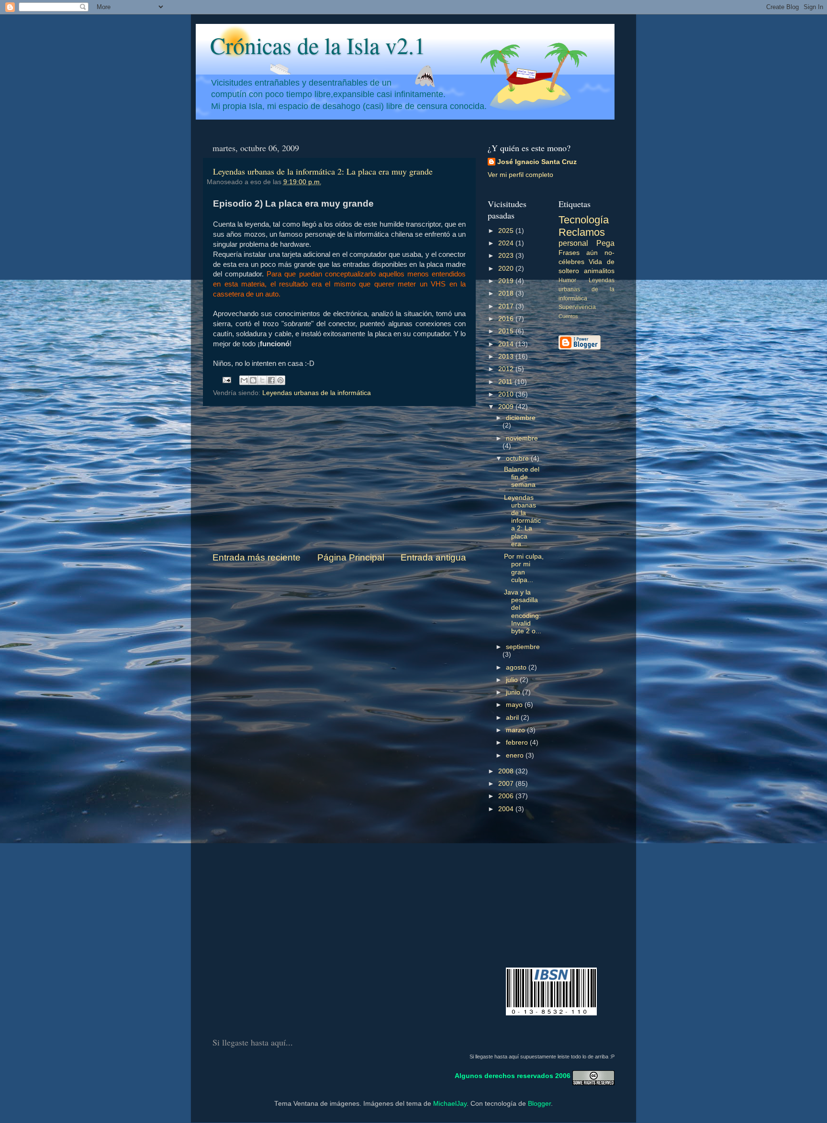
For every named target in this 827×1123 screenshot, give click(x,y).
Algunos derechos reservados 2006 (512, 1075)
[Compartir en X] (262, 380)
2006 (506, 796)
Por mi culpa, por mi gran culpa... (524, 568)
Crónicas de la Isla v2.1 (317, 45)
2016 (506, 318)
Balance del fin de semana (521, 477)
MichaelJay (450, 1103)
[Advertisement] (339, 479)
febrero (518, 742)
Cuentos (568, 316)
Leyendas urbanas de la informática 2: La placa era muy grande (323, 171)
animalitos (599, 271)
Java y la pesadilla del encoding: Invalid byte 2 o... (522, 612)
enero (515, 755)
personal (573, 243)
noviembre (522, 438)
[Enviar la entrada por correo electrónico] (227, 379)
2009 (506, 406)
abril (513, 717)
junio (514, 692)
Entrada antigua (433, 557)
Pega (605, 243)
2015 (506, 331)
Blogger (539, 1103)
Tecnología (584, 220)
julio (513, 679)
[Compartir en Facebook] (271, 380)
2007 (506, 783)
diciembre (521, 417)
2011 (506, 381)
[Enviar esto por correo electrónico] (244, 380)
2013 (506, 356)
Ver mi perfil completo (520, 174)
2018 (506, 293)
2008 (506, 771)
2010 (506, 394)
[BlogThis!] (253, 380)
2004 (506, 809)
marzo (516, 730)
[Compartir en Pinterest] (280, 380)
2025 (506, 230)
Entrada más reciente (256, 557)
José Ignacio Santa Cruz (537, 161)
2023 (506, 255)
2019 (506, 281)
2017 (506, 306)
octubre (518, 458)
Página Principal (350, 557)
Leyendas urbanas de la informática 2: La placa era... (522, 521)
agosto (517, 667)
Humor (567, 280)
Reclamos (582, 232)
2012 (506, 369)
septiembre (523, 646)
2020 (506, 268)
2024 (506, 243)
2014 (506, 344)
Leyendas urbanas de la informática (316, 392)
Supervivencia (577, 307)
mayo (515, 704)
